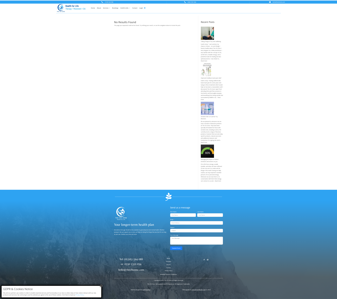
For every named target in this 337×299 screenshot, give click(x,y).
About (99, 8)
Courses (168, 268)
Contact (134, 8)
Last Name (200, 212)
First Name (173, 212)
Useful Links (124, 8)
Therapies (168, 261)
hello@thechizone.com (279, 2)
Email (171, 219)
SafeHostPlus (146, 290)
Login (141, 8)
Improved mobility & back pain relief (211, 78)
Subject (172, 227)
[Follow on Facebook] (204, 259)
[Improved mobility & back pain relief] (207, 70)
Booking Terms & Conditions (168, 274)
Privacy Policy (168, 270)
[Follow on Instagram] (207, 259)
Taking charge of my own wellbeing (211, 41)
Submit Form (176, 248)
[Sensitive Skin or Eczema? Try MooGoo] (207, 109)
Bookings (115, 8)
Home (93, 8)
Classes (168, 264)
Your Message (174, 235)
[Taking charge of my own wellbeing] (207, 33)
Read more (204, 61)
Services (105, 8)
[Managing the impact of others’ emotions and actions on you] (207, 151)
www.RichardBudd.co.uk (198, 290)
